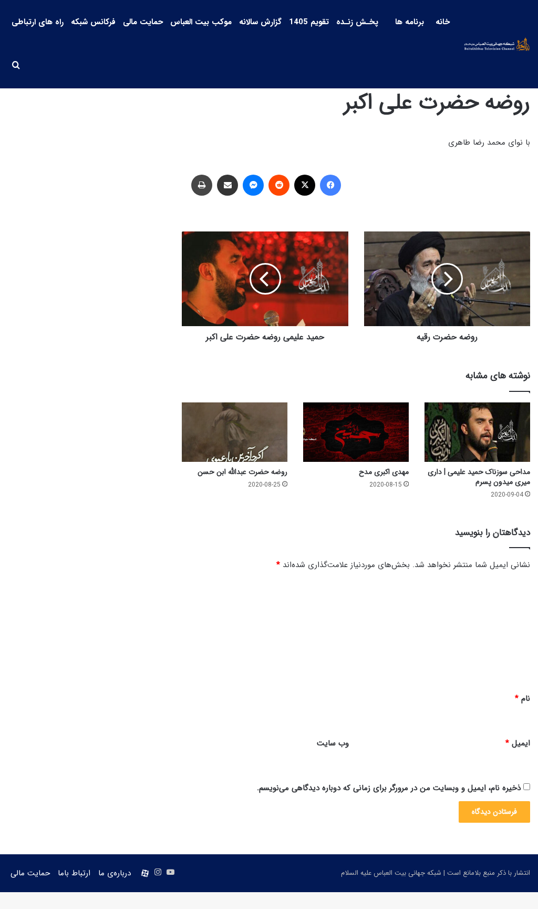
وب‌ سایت (333, 743)
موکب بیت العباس (201, 22)
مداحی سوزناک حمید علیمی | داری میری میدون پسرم (479, 477)
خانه (443, 22)
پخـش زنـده (357, 22)
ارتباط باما (74, 873)
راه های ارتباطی (38, 22)
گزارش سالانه (260, 22)
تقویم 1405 (309, 22)
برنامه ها (409, 22)
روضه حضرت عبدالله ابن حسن (242, 472)
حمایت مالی (143, 22)
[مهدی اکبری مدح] (356, 432)
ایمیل (517, 743)
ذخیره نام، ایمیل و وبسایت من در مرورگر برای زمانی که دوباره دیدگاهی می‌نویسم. (389, 788)
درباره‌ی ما (114, 873)
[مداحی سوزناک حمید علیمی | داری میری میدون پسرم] (477, 432)
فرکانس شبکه (93, 22)
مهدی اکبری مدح (384, 472)
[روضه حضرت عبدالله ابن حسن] (234, 432)
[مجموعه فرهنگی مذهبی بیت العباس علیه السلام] (497, 43)
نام (522, 698)
